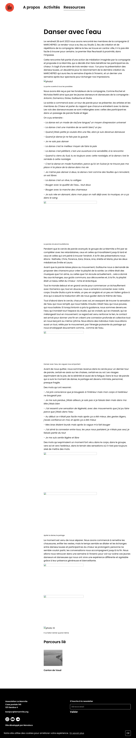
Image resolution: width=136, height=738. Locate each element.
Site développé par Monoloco (19, 725)
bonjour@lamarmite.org (16, 711)
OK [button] (128, 733)
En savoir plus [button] (77, 733)
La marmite (13, 7)
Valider (74, 711)
